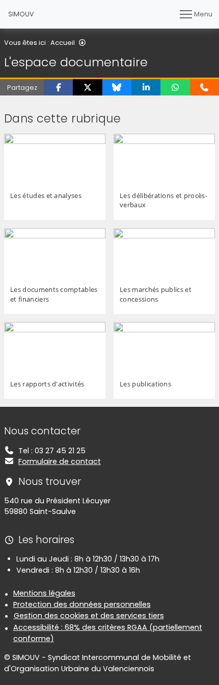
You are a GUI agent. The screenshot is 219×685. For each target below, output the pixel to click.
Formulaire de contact (59, 461)
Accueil (62, 42)
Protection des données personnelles (82, 604)
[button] (58, 87)
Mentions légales (44, 593)
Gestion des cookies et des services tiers (89, 615)
